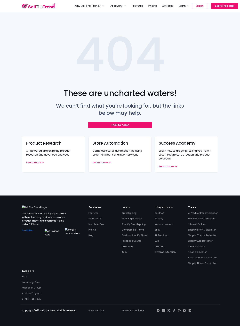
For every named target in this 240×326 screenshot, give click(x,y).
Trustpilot (27, 230)
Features (93, 213)
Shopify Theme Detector (202, 235)
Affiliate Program (31, 293)
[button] (89, 6)
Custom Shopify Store (134, 235)
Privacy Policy (96, 310)
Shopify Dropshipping (134, 224)
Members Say (96, 224)
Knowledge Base (31, 282)
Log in (200, 6)
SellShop (159, 213)
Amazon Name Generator (202, 257)
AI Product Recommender (203, 213)
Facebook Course (132, 240)
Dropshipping (129, 213)
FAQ (24, 276)
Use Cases (127, 246)
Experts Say (94, 218)
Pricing (92, 229)
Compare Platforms (133, 229)
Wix (157, 240)
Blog (90, 235)
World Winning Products (201, 218)
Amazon (159, 246)
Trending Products (132, 218)
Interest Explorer (197, 224)
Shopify (159, 218)
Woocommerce (164, 224)
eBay (157, 229)
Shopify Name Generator (202, 263)
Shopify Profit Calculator (202, 229)
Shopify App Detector (200, 240)
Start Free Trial (224, 6)
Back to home (120, 125)
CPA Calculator (196, 246)
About (125, 252)
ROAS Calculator (197, 252)
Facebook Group (31, 287)
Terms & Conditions (133, 310)
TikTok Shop (161, 235)
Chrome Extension (165, 252)
